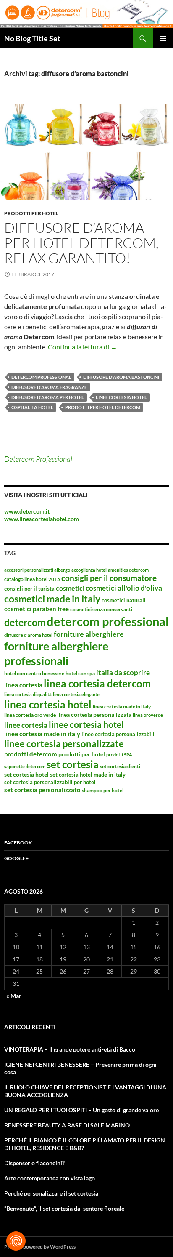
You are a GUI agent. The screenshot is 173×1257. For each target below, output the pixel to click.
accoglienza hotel (89, 570)
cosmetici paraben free (36, 609)
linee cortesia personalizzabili (118, 734)
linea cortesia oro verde (30, 715)
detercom (24, 622)
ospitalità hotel (32, 407)
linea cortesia (23, 685)
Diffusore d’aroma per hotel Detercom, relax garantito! (81, 242)
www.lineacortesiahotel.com (41, 518)
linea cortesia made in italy (122, 706)
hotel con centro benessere (34, 673)
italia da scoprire (123, 672)
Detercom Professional (38, 458)
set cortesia (73, 764)
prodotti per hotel (81, 754)
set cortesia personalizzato (42, 790)
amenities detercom (128, 570)
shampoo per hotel (102, 790)
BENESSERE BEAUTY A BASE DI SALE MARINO (67, 1125)
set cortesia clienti (120, 766)
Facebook (18, 842)
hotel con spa (80, 673)
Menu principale (163, 38)
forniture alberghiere (89, 634)
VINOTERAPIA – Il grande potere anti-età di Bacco (69, 1049)
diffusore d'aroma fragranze (49, 387)
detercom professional (41, 377)
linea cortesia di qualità (28, 694)
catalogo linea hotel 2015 (32, 579)
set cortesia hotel (26, 774)
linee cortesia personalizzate (64, 743)
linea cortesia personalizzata (94, 714)
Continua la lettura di (82, 347)
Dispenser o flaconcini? (34, 1162)
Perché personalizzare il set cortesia (51, 1193)
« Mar (13, 995)
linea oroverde (148, 715)
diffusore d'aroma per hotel (47, 397)
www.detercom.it (27, 511)
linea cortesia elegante (76, 694)
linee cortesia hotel (121, 397)
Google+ (16, 858)
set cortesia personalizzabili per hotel (50, 782)
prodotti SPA (119, 754)
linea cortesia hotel (48, 704)
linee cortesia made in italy (42, 734)
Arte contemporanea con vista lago (49, 1178)
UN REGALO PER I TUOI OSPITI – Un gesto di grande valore (81, 1109)
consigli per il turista (29, 588)
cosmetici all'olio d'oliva (124, 587)
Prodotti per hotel (31, 213)
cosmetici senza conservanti (101, 609)
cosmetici (70, 588)
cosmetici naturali (124, 600)
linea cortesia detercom (97, 683)
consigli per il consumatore (109, 578)
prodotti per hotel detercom (102, 407)
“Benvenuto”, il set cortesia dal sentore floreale (64, 1208)
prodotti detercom (30, 754)
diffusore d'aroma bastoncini (121, 377)
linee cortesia (25, 725)
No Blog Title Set (32, 38)
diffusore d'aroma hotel (28, 635)
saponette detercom (24, 766)
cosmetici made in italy (52, 599)
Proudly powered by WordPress (40, 1247)
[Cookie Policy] (16, 1241)
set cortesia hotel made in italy (88, 774)
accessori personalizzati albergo (37, 570)
